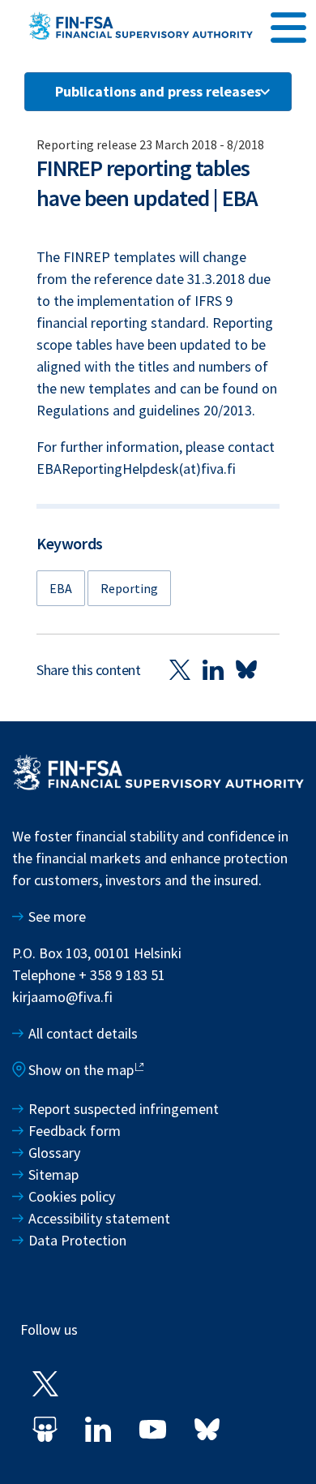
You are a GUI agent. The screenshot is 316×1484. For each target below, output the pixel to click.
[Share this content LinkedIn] (213, 669)
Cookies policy (71, 1196)
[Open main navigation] (288, 25)
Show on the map (81, 1069)
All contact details (83, 1033)
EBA (60, 588)
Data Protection (77, 1240)
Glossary (54, 1152)
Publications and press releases (158, 91)
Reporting (129, 588)
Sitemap (53, 1174)
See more (57, 916)
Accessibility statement (99, 1218)
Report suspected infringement (125, 1108)
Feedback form (74, 1130)
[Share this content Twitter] (179, 669)
